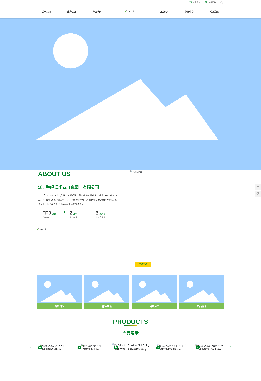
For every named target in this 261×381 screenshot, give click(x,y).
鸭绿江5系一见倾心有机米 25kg (130, 349)
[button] (30, 347)
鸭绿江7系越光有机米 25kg (169, 349)
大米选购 (196, 2)
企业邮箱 (212, 2)
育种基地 (107, 306)
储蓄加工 (154, 306)
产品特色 (202, 306)
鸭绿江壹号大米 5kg (91, 349)
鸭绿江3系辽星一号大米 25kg (209, 349)
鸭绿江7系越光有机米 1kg (51, 349)
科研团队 (59, 306)
